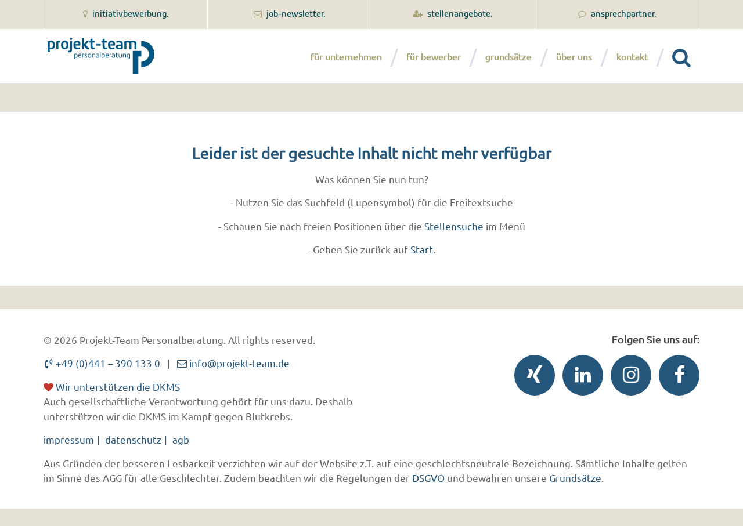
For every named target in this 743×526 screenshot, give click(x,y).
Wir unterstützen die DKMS (116, 386)
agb (180, 439)
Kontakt (632, 56)
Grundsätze (508, 56)
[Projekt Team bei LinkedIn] (580, 377)
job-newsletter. (295, 14)
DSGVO (428, 477)
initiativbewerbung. (130, 14)
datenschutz (133, 439)
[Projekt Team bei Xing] (531, 377)
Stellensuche (454, 226)
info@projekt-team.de (238, 363)
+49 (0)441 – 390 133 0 (106, 363)
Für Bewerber (433, 56)
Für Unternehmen (346, 56)
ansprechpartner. (623, 14)
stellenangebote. (459, 14)
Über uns (574, 56)
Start (421, 249)
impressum (69, 439)
